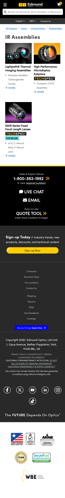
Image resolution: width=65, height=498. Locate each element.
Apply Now (30, 327)
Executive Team (31, 276)
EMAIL (34, 200)
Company (31, 271)
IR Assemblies (55, 28)
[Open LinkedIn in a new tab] (45, 391)
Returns (31, 301)
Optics (24, 28)
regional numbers (36, 183)
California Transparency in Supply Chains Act (31, 366)
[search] (33, 12)
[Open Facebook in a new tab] (7, 391)
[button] (29, 178)
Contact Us (45, 21)
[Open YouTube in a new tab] (32, 391)
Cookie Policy (35, 354)
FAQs (31, 307)
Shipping (31, 295)
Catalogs (31, 318)
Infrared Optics (38, 28)
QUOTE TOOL (29, 213)
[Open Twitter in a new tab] (20, 391)
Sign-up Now (32, 250)
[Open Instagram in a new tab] (58, 391)
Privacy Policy (18, 354)
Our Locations (31, 282)
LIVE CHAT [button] (34, 191)
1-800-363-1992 (29, 178)
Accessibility (38, 357)
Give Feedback (31, 312)
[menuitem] (6, 4)
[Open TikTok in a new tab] (32, 402)
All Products (11, 28)
